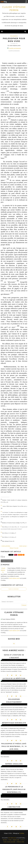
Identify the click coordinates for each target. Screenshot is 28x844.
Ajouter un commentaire (14, 589)
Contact (10, 839)
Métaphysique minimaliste (14, 723)
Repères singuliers (14, 764)
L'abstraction (14, 807)
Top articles (5, 839)
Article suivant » (23, 546)
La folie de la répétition (14, 678)
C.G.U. (22, 839)
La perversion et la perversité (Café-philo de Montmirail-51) (14, 789)
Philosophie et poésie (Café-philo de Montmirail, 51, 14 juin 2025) (14, 746)
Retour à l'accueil (14, 548)
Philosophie (14, 36)
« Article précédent (5, 546)
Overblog (21, 833)
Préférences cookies (20, 841)
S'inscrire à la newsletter (7, 560)
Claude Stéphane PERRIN (14, 8)
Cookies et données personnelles (9, 841)
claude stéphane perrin (14, 578)
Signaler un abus (16, 839)
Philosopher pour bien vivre (14, 39)
